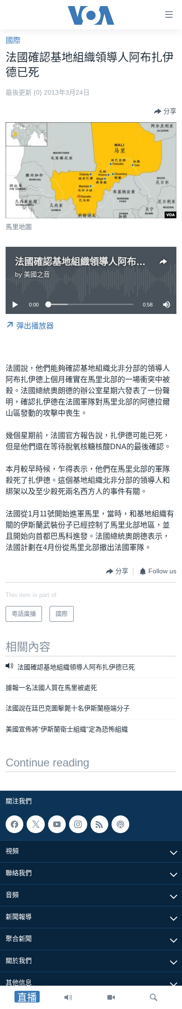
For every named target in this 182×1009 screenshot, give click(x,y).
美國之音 (37, 274)
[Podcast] (120, 824)
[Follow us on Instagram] (78, 824)
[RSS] (99, 824)
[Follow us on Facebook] (14, 824)
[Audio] (68, 997)
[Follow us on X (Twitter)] (35, 824)
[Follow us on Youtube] (57, 824)
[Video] (111, 997)
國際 (13, 40)
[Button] (165, 111)
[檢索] (154, 997)
